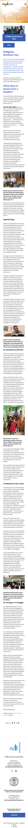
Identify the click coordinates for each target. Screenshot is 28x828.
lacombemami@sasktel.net (14, 767)
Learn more (14, 815)
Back (8, 45)
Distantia (14, 824)
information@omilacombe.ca (14, 800)
